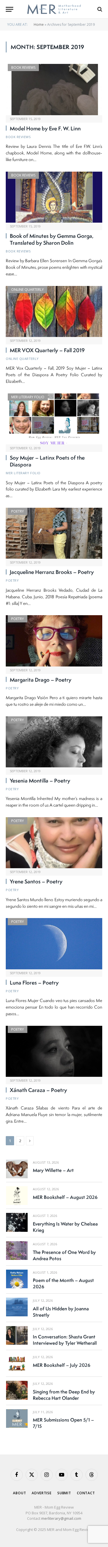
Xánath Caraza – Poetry (38, 1090)
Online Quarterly (27, 289)
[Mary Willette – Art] (17, 1169)
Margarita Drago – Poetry (40, 679)
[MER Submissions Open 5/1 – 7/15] (17, 1418)
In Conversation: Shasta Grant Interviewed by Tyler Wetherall (65, 1340)
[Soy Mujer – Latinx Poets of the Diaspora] (54, 418)
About (19, 1493)
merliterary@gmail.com (61, 1518)
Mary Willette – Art (53, 1170)
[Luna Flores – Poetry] (54, 943)
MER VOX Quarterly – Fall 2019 (47, 350)
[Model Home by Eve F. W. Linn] (54, 89)
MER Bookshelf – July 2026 (61, 1365)
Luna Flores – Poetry (34, 982)
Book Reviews (23, 67)
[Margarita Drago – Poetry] (54, 640)
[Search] (99, 9)
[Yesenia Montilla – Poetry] (54, 741)
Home (39, 24)
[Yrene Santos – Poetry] (54, 842)
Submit (64, 1493)
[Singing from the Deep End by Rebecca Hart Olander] (17, 1390)
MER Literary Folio (27, 397)
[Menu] (9, 9)
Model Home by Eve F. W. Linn (45, 128)
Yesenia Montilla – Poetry (40, 780)
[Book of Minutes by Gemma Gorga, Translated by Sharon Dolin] (54, 197)
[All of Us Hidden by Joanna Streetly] (17, 1307)
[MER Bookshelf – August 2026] (17, 1195)
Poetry (17, 511)
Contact (86, 1493)
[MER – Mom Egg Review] (54, 9)
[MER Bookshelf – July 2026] (17, 1363)
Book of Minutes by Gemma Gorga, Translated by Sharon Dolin (52, 239)
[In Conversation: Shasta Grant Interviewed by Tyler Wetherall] (17, 1335)
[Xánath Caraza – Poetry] (54, 1051)
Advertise (42, 1493)
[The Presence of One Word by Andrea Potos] (17, 1250)
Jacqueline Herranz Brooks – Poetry (52, 572)
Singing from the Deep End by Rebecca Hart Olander (64, 1395)
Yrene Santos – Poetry (36, 881)
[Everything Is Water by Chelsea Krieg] (17, 1222)
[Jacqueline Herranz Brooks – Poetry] (54, 533)
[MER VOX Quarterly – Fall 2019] (54, 311)
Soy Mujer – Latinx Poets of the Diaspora (47, 461)
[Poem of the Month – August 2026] (17, 1279)
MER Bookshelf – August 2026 (65, 1197)
